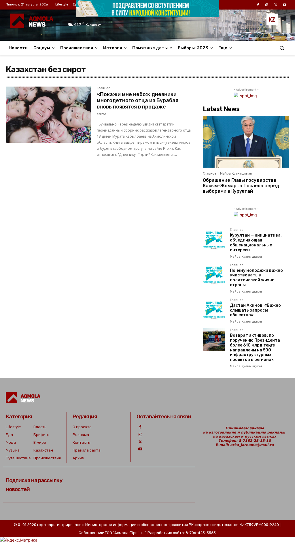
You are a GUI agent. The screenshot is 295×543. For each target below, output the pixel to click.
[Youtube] (140, 449)
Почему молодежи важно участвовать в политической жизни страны (256, 277)
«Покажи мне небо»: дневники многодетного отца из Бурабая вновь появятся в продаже (137, 100)
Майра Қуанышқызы (236, 173)
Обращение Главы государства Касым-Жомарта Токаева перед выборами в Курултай (241, 185)
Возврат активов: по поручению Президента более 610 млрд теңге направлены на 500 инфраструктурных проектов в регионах (255, 347)
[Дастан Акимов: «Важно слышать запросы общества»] (214, 309)
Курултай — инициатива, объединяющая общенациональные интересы (256, 242)
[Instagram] (140, 434)
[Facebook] (140, 427)
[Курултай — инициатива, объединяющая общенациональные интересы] (214, 239)
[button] (282, 48)
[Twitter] (140, 441)
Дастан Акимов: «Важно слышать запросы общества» (255, 310)
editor (101, 114)
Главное (103, 88)
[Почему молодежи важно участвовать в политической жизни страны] (214, 274)
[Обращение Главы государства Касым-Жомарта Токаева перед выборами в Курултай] (246, 142)
